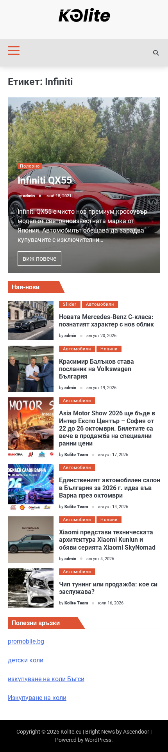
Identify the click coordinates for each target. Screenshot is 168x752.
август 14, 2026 (113, 506)
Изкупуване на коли (37, 698)
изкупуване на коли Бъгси (46, 679)
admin (29, 195)
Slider (70, 304)
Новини (109, 349)
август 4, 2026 (100, 558)
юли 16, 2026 (110, 603)
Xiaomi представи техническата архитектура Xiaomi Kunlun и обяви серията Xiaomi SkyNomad (107, 539)
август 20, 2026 (101, 335)
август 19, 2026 (101, 387)
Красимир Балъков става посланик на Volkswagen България (96, 369)
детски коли (25, 660)
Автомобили (100, 304)
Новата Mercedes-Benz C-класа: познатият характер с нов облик (106, 320)
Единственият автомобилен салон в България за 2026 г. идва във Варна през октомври (109, 487)
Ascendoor (136, 732)
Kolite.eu (71, 732)
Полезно (30, 166)
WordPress (98, 740)
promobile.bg (26, 641)
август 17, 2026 (113, 454)
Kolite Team (76, 454)
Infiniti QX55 (45, 180)
